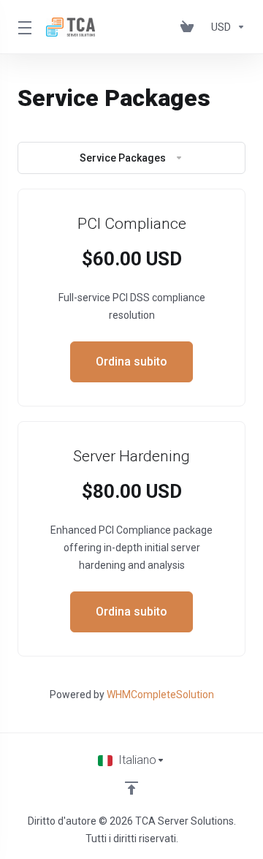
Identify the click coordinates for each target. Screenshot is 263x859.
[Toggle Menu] (23, 27)
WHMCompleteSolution (160, 694)
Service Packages (123, 158)
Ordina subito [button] (131, 361)
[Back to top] (131, 788)
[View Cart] (190, 27)
